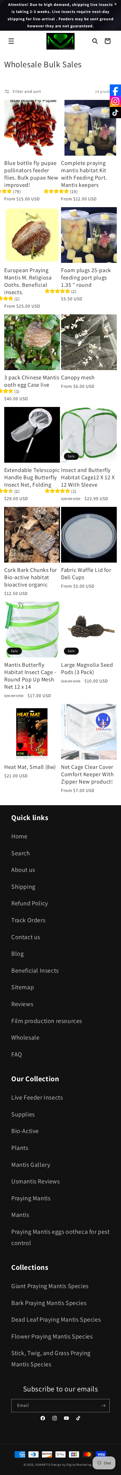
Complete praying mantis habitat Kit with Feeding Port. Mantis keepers (84, 174)
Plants (19, 1148)
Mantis (20, 1215)
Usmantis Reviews (35, 1181)
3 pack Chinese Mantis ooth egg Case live (31, 381)
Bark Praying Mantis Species (48, 1303)
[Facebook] (115, 90)
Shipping (23, 886)
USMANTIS (43, 1465)
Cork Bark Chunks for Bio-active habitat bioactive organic (30, 577)
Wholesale (25, 1037)
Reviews (22, 1004)
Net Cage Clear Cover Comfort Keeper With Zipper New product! (87, 774)
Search (20, 853)
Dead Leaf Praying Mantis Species (56, 1319)
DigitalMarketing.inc (81, 1465)
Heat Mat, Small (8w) (30, 767)
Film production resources (46, 1021)
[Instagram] (115, 101)
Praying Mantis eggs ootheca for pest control (60, 1237)
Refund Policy (29, 903)
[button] (11, 41)
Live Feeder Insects (37, 1097)
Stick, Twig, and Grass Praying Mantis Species (51, 1358)
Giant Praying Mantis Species (50, 1286)
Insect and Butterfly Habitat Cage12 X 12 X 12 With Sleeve (88, 477)
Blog (17, 953)
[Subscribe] (103, 1405)
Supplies (23, 1114)
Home (19, 836)
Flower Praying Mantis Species (52, 1336)
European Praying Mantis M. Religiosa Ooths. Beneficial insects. (27, 281)
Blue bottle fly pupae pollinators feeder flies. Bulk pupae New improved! (31, 174)
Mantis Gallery (30, 1165)
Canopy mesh (78, 377)
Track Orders (28, 920)
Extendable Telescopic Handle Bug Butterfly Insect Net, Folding (32, 477)
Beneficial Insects (35, 970)
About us (23, 870)
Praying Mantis (30, 1198)
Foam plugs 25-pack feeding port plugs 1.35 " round (86, 277)
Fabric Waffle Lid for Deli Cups (86, 573)
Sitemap (22, 987)
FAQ (16, 1054)
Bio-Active (25, 1131)
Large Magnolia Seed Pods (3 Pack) (87, 668)
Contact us (25, 937)
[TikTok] (115, 112)
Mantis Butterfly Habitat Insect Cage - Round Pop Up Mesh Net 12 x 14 (30, 675)
